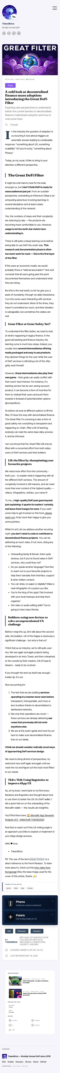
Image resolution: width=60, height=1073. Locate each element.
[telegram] (9, 34)
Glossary (19, 1061)
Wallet (16, 888)
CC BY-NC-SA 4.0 (6, 1066)
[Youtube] (19, 34)
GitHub (43, 1061)
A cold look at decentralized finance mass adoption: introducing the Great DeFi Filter (26, 97)
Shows (28, 1061)
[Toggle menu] (55, 8)
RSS (4, 1061)
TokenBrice (8, 23)
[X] (14, 34)
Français (14, 124)
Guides (11, 1061)
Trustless (29, 888)
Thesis (10, 85)
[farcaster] (4, 34)
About (35, 1061)
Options (8, 888)
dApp (22, 888)
